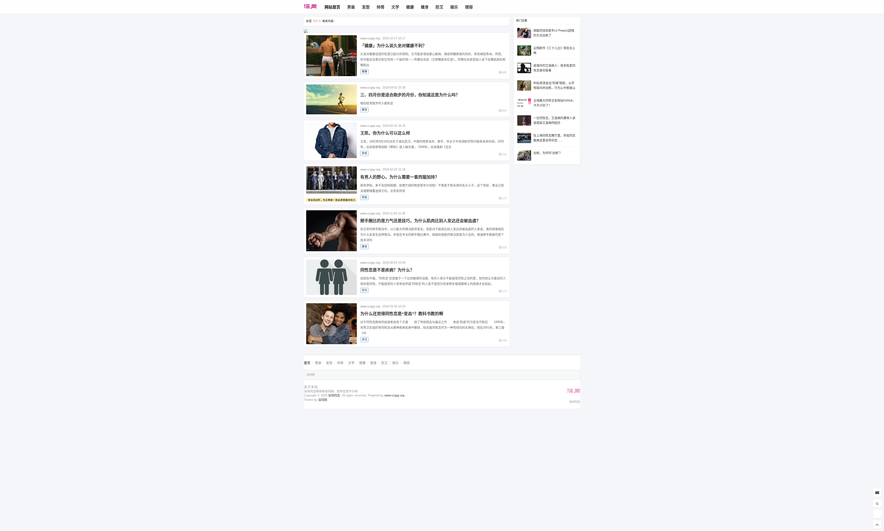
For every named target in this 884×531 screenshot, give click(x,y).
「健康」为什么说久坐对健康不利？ (393, 45)
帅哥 (364, 153)
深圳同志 (334, 395)
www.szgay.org (370, 38)
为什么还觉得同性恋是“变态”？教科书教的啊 (401, 314)
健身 (364, 109)
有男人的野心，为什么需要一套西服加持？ (399, 177)
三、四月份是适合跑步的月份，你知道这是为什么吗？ (410, 95)
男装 (364, 197)
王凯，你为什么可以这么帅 (385, 133)
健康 (364, 71)
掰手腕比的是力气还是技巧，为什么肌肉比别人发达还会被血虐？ (420, 221)
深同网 (310, 374)
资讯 (364, 290)
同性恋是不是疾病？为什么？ (387, 270)
